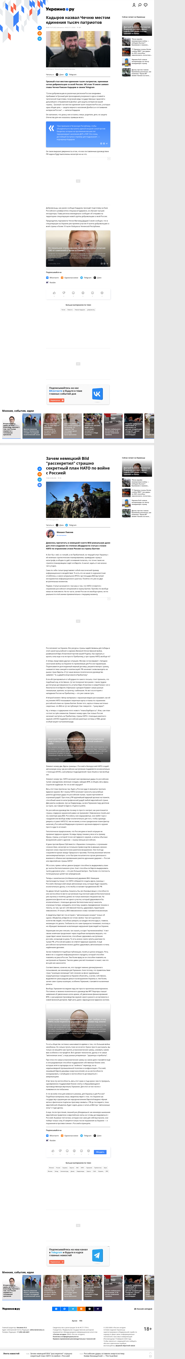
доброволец (91, 309)
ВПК (107, 1171)
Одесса (89, 1171)
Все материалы (61, 535)
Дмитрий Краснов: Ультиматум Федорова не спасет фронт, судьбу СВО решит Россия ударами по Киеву (137, 30)
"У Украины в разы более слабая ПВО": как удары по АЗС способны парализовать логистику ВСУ (141, 52)
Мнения (51, 1167)
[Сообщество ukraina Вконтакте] (56, 1309)
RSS (80, 1321)
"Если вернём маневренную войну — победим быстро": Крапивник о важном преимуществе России (140, 42)
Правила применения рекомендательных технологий (74, 1339)
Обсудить (100, 1152)
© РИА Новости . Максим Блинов (54, 69)
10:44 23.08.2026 (51, 478)
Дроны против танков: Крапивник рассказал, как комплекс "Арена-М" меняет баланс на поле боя (141, 72)
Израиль (100, 1171)
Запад (56, 1171)
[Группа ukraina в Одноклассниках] (81, 1309)
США (94, 1171)
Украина (64, 1167)
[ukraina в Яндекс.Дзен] (90, 1309)
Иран (105, 1167)
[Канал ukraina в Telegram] (73, 1309)
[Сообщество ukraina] (64, 1309)
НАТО (82, 1167)
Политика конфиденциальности (65, 1337)
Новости (69, 309)
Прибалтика (97, 1167)
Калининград (64, 1171)
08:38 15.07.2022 (51, 27)
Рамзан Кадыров (80, 309)
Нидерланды (80, 1171)
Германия (89, 1167)
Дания (72, 1171)
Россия (58, 1167)
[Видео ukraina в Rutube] (98, 1309)
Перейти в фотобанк (69, 69)
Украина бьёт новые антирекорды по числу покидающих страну (140, 61)
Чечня (63, 309)
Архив (74, 1321)
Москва (50, 1171)
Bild (77, 1167)
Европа (72, 1167)
